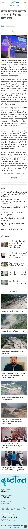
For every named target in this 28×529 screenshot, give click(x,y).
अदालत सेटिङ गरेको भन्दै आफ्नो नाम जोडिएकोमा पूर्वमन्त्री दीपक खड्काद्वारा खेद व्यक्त (13, 446)
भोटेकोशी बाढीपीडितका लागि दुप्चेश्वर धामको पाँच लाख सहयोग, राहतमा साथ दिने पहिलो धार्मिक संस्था (14, 194)
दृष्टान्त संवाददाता (10, 26)
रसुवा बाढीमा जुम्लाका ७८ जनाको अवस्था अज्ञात (12, 225)
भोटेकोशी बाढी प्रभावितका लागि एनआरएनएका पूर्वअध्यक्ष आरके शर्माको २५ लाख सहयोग (13, 202)
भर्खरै (3, 188)
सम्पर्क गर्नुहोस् (18, 509)
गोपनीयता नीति (13, 509)
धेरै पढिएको (5, 237)
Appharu (16, 527)
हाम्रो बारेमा (7, 509)
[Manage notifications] (3, 526)
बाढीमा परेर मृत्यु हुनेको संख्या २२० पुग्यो (13, 331)
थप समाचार (14, 292)
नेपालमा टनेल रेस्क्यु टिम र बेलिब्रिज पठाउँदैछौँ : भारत (14, 208)
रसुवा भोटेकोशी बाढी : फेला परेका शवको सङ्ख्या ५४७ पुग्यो (12, 219)
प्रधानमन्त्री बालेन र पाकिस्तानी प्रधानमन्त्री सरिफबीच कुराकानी (12, 214)
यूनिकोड (24, 508)
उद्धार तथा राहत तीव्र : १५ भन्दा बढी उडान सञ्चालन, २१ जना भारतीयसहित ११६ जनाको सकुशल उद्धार (13, 375)
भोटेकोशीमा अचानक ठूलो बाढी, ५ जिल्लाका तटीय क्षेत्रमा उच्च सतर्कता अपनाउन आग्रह (12, 422)
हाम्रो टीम (3, 509)
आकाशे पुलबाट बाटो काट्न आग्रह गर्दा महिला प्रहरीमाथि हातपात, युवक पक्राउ (13, 469)
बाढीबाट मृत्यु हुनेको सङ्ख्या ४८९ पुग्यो (11, 229)
